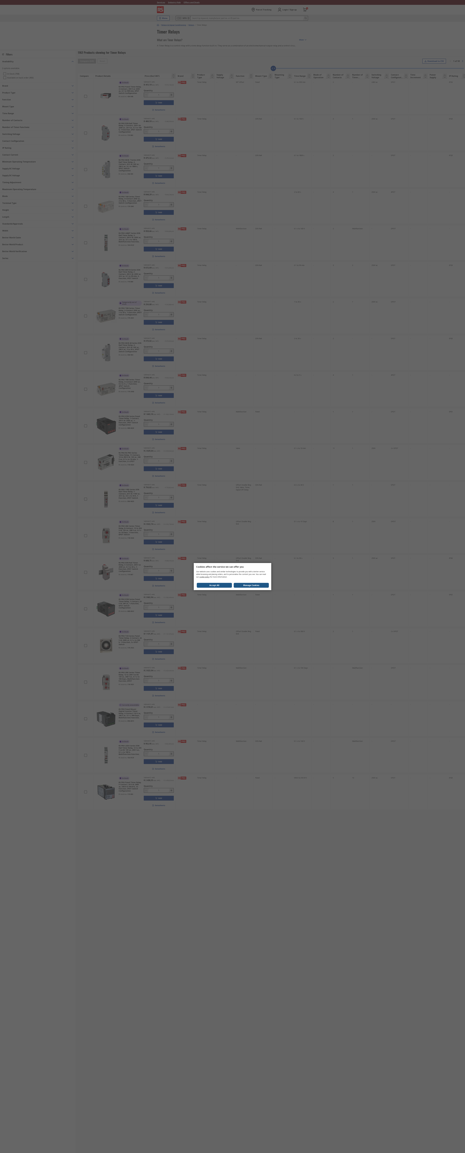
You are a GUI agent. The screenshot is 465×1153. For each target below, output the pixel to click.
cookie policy (204, 577)
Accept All (214, 585)
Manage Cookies (251, 585)
